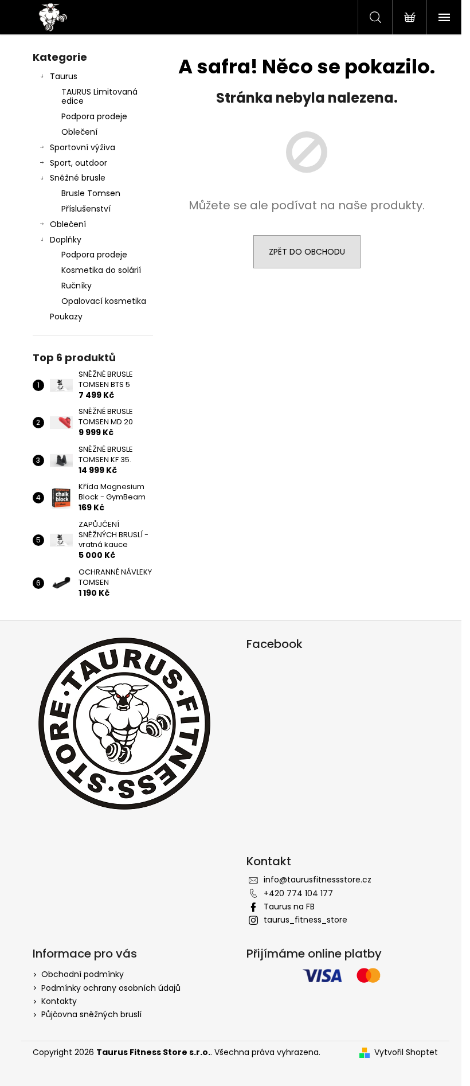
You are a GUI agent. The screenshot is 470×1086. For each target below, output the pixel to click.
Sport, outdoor (78, 163)
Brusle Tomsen (90, 193)
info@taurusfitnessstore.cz (317, 879)
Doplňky (65, 239)
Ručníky (76, 285)
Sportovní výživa (82, 147)
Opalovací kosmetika (103, 301)
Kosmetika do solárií (101, 270)
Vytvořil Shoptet (406, 1052)
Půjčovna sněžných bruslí (91, 1014)
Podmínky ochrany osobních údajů (111, 988)
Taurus (63, 76)
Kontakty (59, 1001)
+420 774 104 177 (298, 893)
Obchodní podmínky (82, 974)
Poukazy (66, 316)
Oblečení (79, 132)
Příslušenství (86, 208)
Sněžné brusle (77, 177)
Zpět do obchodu (307, 251)
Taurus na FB (289, 906)
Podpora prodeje (94, 116)
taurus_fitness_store (305, 919)
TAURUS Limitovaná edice (99, 96)
